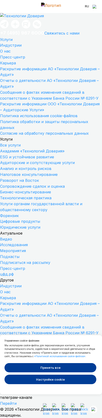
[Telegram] (4, 28)
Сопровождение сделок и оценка (32, 186)
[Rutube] (26, 28)
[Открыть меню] (7, 6)
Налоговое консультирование (29, 174)
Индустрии (11, 45)
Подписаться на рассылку (25, 262)
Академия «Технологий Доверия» (32, 151)
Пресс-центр (12, 57)
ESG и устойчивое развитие (27, 157)
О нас (5, 51)
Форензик (9, 215)
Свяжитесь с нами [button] (61, 33)
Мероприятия (13, 250)
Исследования (14, 244)
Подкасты (9, 256)
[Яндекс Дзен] (15, 28)
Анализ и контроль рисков (25, 168)
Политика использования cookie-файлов (39, 115)
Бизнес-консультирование (25, 192)
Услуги (6, 39)
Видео (6, 239)
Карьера (8, 63)
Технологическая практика (25, 198)
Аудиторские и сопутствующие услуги (37, 162)
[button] (37, 28)
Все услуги (10, 145)
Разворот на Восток (19, 180)
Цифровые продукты (20, 221)
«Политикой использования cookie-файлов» (59, 356)
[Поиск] (95, 6)
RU (87, 6)
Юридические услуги (20, 227)
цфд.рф (7, 274)
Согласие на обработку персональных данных (44, 133)
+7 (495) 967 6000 (22, 33)
